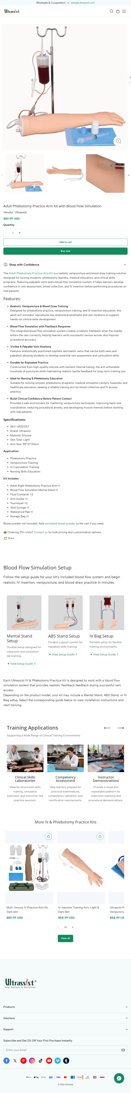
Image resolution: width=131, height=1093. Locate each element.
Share (11, 538)
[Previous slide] (107, 728)
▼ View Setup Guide (20, 664)
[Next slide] (120, 728)
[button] (111, 11)
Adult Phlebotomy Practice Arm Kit (31, 273)
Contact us (41, 532)
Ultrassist (69, 1084)
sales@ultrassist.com (83, 2)
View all (65, 938)
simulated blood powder (60, 523)
